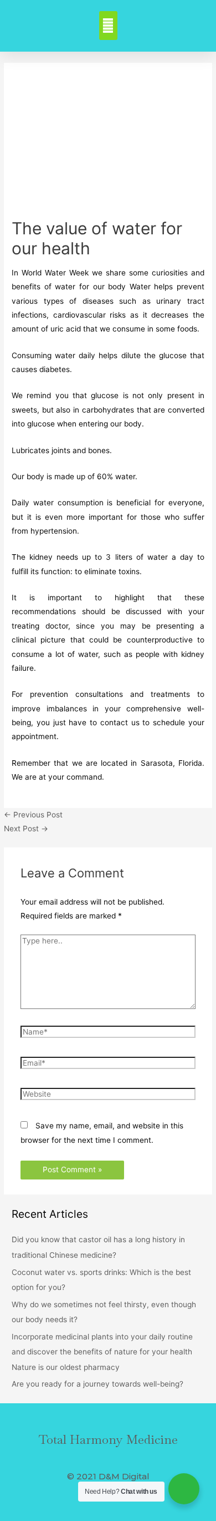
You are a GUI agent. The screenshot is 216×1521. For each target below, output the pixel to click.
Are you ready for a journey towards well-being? (97, 1383)
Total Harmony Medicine (108, 1439)
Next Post (26, 828)
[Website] (108, 1096)
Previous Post (33, 814)
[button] (108, 25)
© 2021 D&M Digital (108, 1476)
